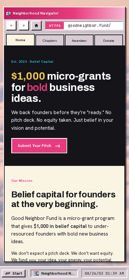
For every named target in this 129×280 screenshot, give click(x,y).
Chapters (50, 40)
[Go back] (11, 26)
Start (17, 273)
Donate (108, 40)
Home (20, 40)
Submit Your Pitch (39, 145)
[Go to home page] (36, 26)
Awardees (79, 40)
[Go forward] (24, 26)
